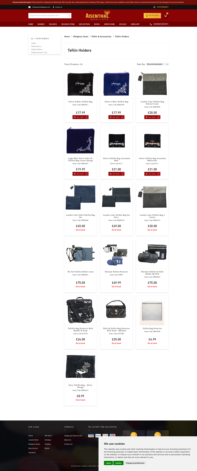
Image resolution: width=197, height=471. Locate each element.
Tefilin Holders (36, 49)
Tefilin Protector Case (39, 52)
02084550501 (161, 24)
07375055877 (163, 7)
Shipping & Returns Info (73, 435)
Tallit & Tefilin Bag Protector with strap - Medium (116, 329)
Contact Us (68, 444)
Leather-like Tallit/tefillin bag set (80, 216)
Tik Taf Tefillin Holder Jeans (80, 272)
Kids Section (84, 24)
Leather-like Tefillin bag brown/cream (152, 103)
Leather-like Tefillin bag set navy (116, 216)
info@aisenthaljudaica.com (41, 7)
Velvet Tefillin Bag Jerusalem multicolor (152, 159)
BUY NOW (80, 117)
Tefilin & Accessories (101, 36)
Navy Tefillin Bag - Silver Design (80, 386)
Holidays (53, 24)
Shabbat (41, 24)
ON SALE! (122, 24)
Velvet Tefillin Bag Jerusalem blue (116, 159)
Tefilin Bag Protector (152, 328)
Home (30, 24)
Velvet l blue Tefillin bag (116, 102)
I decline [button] (118, 463)
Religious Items (68, 24)
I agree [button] (108, 463)
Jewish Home (109, 24)
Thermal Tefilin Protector (116, 272)
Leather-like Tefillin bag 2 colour (152, 216)
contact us (58, 7)
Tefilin (33, 43)
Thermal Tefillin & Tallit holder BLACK (152, 273)
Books (97, 24)
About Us (67, 440)
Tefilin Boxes (36, 46)
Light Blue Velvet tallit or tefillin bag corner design (80, 159)
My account (154, 15)
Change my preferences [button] (135, 463)
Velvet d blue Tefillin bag (80, 102)
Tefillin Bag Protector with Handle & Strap (80, 329)
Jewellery (135, 24)
